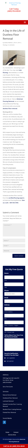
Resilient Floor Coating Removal (12, 409)
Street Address (8, 312)
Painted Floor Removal (9, 412)
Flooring (5, 45)
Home (7, 432)
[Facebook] (4, 422)
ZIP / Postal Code (9, 332)
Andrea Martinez (8, 42)
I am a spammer (10, 358)
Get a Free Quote (8, 387)
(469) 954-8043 (14, 11)
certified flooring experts (16, 198)
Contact (16, 432)
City (5, 318)
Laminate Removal (8, 401)
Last (5, 287)
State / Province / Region (11, 325)
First (5, 280)
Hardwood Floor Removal (10, 398)
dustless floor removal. (10, 108)
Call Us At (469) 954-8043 (14, 446)
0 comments (11, 45)
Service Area (12, 435)
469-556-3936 (14, 203)
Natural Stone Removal (9, 395)
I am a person (10, 361)
